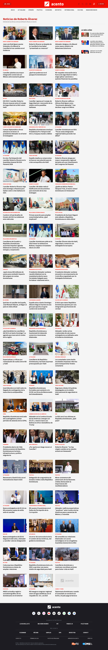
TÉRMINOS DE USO (34, 638)
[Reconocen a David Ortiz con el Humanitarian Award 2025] (15, 474)
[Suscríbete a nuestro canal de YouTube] (90, 4)
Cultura (80, 10)
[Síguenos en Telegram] (69, 613)
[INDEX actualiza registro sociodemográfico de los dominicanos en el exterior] (15, 586)
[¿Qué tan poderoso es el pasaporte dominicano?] (41, 68)
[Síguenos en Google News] (74, 613)
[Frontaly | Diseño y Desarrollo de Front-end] (75, 644)
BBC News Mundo (43, 624)
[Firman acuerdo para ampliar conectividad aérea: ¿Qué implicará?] (41, 209)
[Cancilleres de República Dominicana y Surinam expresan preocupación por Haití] (41, 355)
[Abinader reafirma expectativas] (67, 503)
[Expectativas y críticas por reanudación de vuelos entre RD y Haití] (15, 355)
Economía (49, 10)
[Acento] (54, 607)
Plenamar (23, 633)
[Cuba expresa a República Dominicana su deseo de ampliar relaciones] (15, 559)
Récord (36, 633)
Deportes (58, 10)
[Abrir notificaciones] (94, 4)
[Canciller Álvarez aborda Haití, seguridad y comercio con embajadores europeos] (67, 238)
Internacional (69, 10)
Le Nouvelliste (25, 624)
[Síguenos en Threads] (54, 613)
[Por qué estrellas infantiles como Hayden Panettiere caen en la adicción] (93, 35)
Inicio (13, 10)
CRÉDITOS (90, 638)
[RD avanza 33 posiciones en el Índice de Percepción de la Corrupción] (41, 503)
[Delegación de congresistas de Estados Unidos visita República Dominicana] (41, 474)
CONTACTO (18, 638)
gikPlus (48, 633)
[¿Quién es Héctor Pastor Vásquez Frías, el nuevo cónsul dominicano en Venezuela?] (67, 182)
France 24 (69, 624)
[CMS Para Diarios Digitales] (87, 644)
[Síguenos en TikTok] (59, 613)
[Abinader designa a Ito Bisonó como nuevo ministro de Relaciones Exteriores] (67, 39)
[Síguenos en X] (82, 4)
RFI (57, 624)
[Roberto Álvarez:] (67, 443)
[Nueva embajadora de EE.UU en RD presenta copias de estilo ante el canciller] (15, 503)
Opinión (31, 10)
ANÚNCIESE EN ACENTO (73, 638)
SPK (60, 633)
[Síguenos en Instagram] (86, 4)
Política (39, 10)
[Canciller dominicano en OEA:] (67, 125)
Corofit (85, 633)
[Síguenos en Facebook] (78, 4)
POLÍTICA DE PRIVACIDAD (53, 638)
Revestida (72, 633)
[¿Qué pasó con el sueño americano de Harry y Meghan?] (93, 53)
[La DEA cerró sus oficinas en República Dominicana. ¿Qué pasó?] (67, 413)
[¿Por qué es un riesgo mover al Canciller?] (41, 443)
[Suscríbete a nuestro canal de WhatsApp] (64, 613)
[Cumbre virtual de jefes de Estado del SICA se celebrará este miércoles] (15, 209)
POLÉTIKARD (84, 624)
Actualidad (21, 10)
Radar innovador (91, 10)
